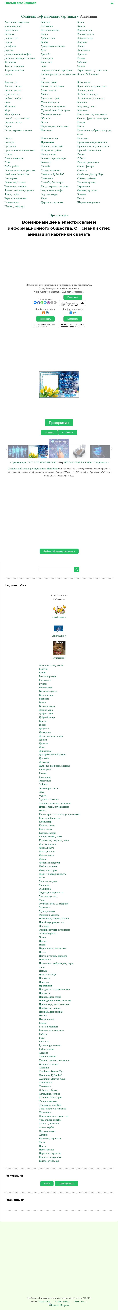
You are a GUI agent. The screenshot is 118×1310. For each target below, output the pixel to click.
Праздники (47, 142)
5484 (77, 462)
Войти (47, 1183)
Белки (80, 21)
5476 (30, 462)
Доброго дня (48, 38)
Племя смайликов (20, 3)
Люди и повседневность (90, 98)
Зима (43, 66)
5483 (71, 462)
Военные (9, 34)
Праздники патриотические (92, 142)
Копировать (72, 297)
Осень (44, 122)
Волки (44, 34)
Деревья (8, 50)
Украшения (83, 186)
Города (8, 42)
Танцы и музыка (86, 182)
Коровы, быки (49, 82)
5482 (65, 462)
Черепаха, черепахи (15, 198)
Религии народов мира (53, 158)
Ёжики (81, 58)
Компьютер (10, 82)
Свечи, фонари (85, 166)
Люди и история (50, 98)
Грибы (44, 42)
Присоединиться (66, 1183)
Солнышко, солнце (15, 182)
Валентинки (11, 30)
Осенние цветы (13, 122)
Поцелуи (9, 142)
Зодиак (81, 66)
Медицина (10, 106)
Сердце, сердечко (50, 170)
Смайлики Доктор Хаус (90, 174)
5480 (53, 462)
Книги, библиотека (88, 74)
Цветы (80, 198)
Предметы (10, 146)
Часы (44, 198)
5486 (89, 462)
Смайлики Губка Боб (52, 174)
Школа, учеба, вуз (14, 206)
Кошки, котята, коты (52, 86)
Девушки (82, 42)
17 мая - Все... (79, 1301)
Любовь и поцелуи (87, 94)
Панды (81, 122)
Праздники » (59, 215)
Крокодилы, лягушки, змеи (92, 86)
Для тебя (46, 54)
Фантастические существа (19, 190)
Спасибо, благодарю (52, 182)
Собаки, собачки (86, 178)
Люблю (45, 94)
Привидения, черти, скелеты (93, 146)
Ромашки (46, 162)
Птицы (8, 154)
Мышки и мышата (51, 114)
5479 (47, 462)
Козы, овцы (83, 82)
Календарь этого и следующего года (59, 814)
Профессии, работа (51, 150)
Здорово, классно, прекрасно (57, 70)
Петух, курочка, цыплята (18, 130)
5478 (42, 462)
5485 (83, 462)
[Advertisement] (59, 259)
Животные (47, 62)
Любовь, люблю (13, 98)
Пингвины (47, 130)
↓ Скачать (49, 432)
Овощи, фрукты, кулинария (92, 118)
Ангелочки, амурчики (16, 21)
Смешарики (11, 178)
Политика (82, 138)
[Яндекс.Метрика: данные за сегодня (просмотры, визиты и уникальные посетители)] (59, 1305)
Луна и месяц (11, 94)
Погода (8, 138)
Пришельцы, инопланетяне (19, 150)
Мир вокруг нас (86, 106)
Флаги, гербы (11, 194)
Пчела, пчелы (48, 154)
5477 (36, 462)
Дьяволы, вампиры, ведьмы (19, 58)
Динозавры (83, 50)
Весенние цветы (50, 30)
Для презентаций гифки (17, 54)
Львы (7, 102)
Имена (8, 74)
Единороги (47, 58)
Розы (7, 162)
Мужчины (82, 110)
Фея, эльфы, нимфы (52, 190)
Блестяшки (47, 26)
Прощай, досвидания (89, 150)
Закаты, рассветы (14, 66)
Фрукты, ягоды (49, 194)
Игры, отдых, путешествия (92, 70)
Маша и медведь (50, 102)
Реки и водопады (13, 158)
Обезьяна (46, 118)
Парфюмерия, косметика (54, 126)
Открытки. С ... (46, 1301)
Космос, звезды (12, 86)
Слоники (82, 170)
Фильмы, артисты (87, 190)
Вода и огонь (84, 30)
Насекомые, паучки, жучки (92, 114)
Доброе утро (11, 38)
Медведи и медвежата (53, 106)
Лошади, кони (85, 90)
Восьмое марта (85, 34)
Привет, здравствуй (52, 146)
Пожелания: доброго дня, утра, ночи (56, 965)
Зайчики (82, 62)
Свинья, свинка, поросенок (19, 170)
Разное (81, 154)
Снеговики (47, 178)
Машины (82, 102)
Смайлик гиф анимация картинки (26, 468)
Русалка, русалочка (88, 162)
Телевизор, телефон (15, 186)
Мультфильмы (12, 114)
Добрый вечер (85, 38)
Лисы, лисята (48, 90)
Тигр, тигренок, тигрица (54, 186)
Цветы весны (11, 202)
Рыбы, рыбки (11, 166)
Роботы (81, 158)
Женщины (10, 62)
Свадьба (45, 166)
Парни (8, 126)
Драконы (82, 54)
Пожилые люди (49, 138)
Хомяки (81, 194)
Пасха (80, 126)
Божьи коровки (12, 26)
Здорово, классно (14, 70)
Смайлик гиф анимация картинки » (50, 16)
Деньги (81, 46)
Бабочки (45, 21)
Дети (43, 50)
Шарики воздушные (88, 202)
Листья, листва (12, 90)
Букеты (81, 26)
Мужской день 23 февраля (55, 110)
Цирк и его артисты (52, 202)
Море (7, 110)
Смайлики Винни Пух (16, 174)
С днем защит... (63, 1301)
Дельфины (10, 46)
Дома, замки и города (53, 46)
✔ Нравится (67, 432)
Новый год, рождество (16, 118)
